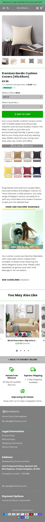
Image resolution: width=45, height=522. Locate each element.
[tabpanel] (22, 325)
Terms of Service (10, 447)
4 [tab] (28, 351)
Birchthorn (29, 510)
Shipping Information (12, 443)
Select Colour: (11, 93)
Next (41, 35)
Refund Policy (8, 439)
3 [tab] (24, 351)
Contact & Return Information (16, 500)
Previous (4, 325)
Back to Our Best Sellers (22, 359)
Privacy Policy (8, 435)
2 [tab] (21, 351)
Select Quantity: (10, 102)
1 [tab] (17, 351)
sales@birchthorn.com (14, 421)
